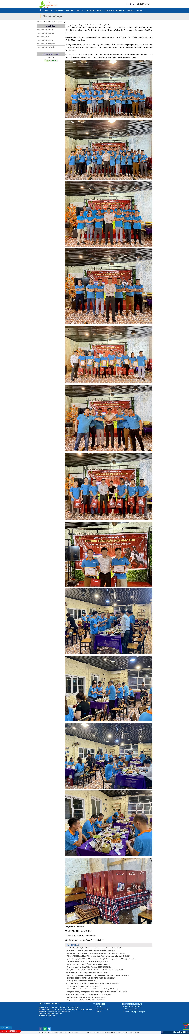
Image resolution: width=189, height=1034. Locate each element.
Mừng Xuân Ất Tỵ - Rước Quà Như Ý (79, 986)
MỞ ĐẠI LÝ (90, 10)
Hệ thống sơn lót (43, 37)
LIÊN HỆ (139, 10)
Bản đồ (99, 1012)
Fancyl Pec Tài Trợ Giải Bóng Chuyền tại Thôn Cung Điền (86, 950)
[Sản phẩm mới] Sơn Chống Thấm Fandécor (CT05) (84, 967)
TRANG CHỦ (48, 10)
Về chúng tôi (99, 1004)
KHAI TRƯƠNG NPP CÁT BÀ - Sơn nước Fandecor (84, 964)
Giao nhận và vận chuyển (133, 1006)
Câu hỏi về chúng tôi (103, 1009)
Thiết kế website (72, 1032)
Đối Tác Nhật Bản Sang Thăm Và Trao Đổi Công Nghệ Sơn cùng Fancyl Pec (92, 953)
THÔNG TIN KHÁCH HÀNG (132, 1004)
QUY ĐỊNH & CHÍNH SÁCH (114, 10)
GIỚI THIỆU (59, 10)
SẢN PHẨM (70, 10)
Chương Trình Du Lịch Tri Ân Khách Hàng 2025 (83, 961)
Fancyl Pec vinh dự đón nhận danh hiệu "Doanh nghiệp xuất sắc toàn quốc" (92, 992)
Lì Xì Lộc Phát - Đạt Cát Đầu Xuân (79, 981)
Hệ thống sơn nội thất (45, 29)
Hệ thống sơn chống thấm (46, 44)
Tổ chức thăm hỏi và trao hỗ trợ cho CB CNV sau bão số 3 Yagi (88, 989)
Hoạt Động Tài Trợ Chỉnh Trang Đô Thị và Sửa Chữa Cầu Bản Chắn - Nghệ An (93, 975)
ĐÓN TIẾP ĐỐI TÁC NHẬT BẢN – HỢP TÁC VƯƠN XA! (86, 978)
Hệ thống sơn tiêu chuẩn (46, 47)
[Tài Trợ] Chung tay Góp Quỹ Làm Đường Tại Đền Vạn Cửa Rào (89, 983)
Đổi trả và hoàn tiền (131, 1009)
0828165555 (143, 4)
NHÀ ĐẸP (130, 10)
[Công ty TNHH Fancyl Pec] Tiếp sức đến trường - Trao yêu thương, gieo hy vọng (94, 956)
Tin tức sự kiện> (61, 22)
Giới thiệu (100, 1006)
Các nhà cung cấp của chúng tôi (135, 1012)
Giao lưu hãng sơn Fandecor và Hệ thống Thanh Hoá (85, 994)
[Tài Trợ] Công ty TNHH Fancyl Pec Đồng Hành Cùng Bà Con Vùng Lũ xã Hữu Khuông (97, 959)
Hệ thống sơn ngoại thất (46, 33)
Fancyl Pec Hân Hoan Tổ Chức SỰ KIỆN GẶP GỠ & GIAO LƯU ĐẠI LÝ (92, 970)
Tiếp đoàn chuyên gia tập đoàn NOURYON (81, 1000)
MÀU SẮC (80, 10)
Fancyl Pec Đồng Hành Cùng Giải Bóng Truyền (83, 972)
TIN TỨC (99, 10)
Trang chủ (41, 22)
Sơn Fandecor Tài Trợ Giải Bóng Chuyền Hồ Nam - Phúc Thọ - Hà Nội (91, 948)
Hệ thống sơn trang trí (45, 40)
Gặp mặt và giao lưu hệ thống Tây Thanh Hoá (82, 997)
